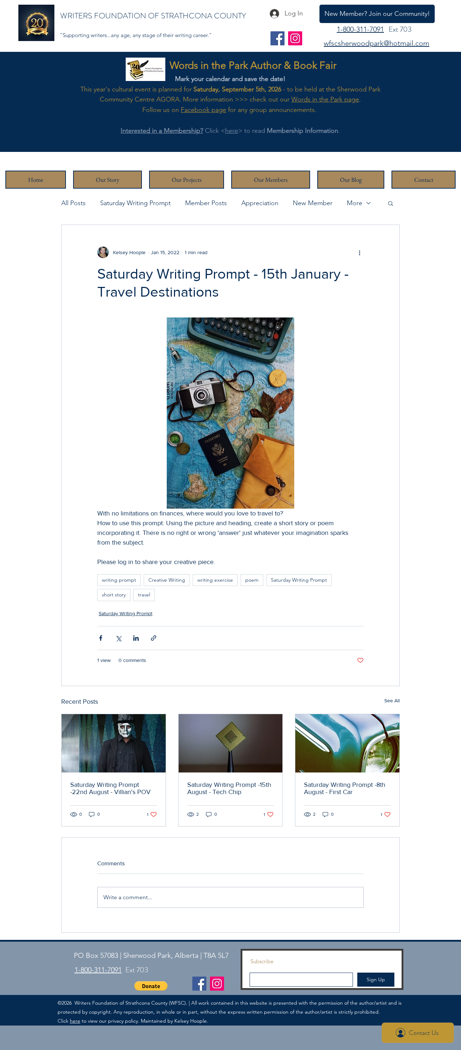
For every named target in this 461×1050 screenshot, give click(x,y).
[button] (390, 203)
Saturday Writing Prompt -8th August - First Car (344, 788)
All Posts (73, 203)
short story (114, 594)
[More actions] (359, 252)
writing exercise (215, 580)
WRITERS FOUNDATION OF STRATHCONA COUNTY (153, 15)
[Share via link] (153, 638)
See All (392, 700)
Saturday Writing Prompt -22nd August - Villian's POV (110, 788)
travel (144, 594)
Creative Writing (166, 580)
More (354, 203)
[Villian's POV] (114, 743)
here (231, 131)
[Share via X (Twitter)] (118, 638)
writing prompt (119, 580)
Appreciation (259, 203)
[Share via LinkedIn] (136, 638)
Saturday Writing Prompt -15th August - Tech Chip (229, 788)
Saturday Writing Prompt (135, 203)
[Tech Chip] (231, 743)
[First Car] (347, 743)
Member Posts (206, 203)
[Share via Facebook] (100, 638)
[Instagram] (295, 38)
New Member (312, 203)
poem (252, 580)
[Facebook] (277, 38)
